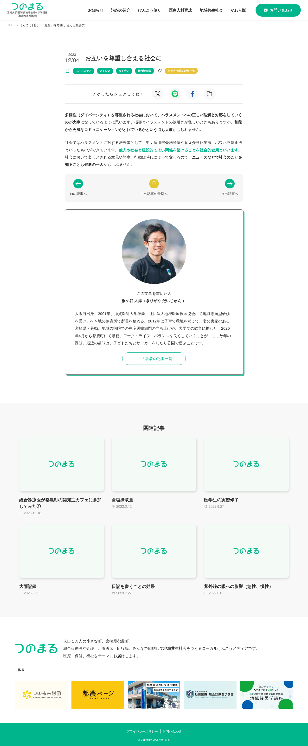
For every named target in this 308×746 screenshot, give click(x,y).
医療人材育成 (180, 10)
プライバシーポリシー (142, 731)
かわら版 (238, 10)
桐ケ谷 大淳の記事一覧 (181, 70)
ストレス (105, 70)
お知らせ (95, 10)
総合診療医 (144, 70)
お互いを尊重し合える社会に (64, 25)
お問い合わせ (281, 10)
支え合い (124, 70)
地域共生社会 (211, 10)
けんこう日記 (28, 25)
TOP (10, 25)
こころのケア (83, 70)
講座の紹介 (120, 10)
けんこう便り (149, 10)
